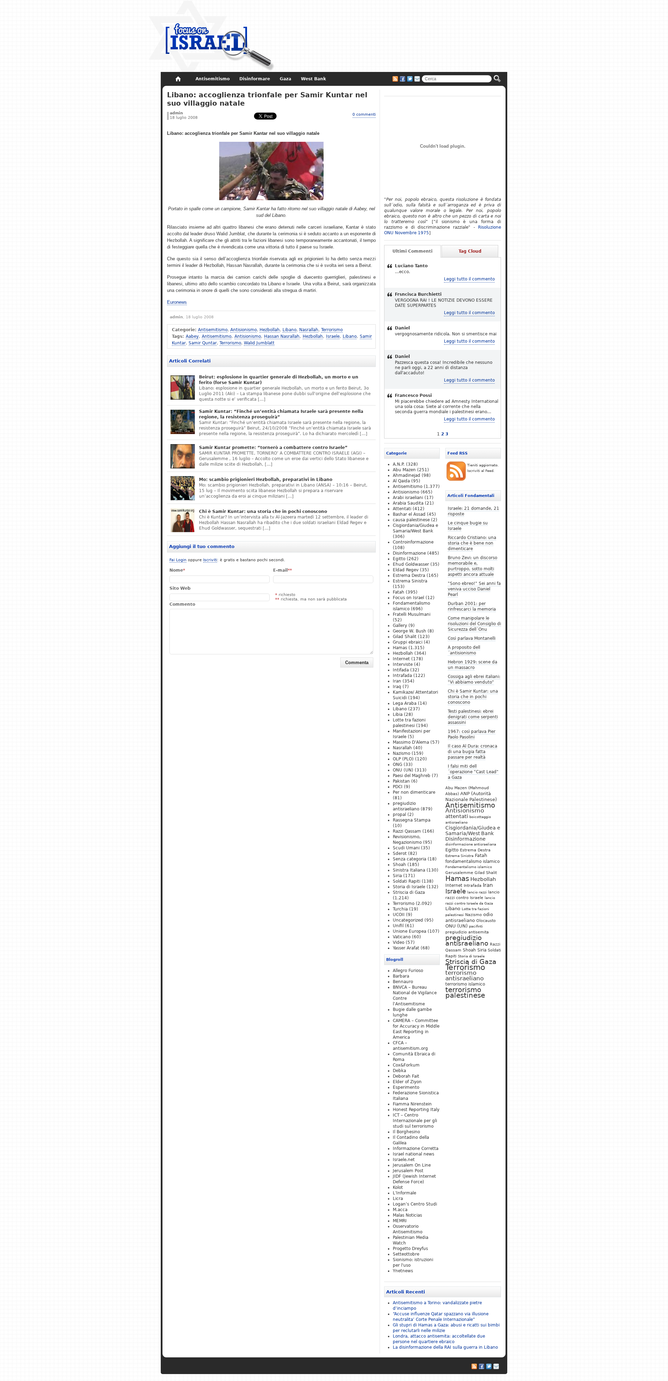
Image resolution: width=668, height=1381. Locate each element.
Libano (289, 329)
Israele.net (404, 1159)
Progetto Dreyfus (410, 1248)
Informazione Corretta (415, 1148)
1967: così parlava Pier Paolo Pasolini (471, 734)
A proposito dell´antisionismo (464, 650)
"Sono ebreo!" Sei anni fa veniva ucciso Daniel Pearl (474, 589)
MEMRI (400, 1220)
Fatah (481, 855)
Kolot (398, 1187)
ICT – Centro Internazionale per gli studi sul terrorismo (415, 1121)
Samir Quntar (203, 343)
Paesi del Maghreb (411, 775)
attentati (456, 816)
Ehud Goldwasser (411, 564)
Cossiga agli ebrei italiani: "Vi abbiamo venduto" (474, 679)
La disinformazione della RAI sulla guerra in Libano (445, 1347)
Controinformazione (413, 542)
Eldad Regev (406, 569)
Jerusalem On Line (412, 1165)
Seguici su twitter (410, 79)
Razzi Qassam (407, 831)
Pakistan (401, 781)
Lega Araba (404, 703)
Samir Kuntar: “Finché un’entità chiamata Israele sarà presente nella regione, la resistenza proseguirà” (281, 414)
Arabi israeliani (408, 497)
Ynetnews (403, 1270)
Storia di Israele (471, 956)
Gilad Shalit (486, 873)
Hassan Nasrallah (282, 336)
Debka (399, 1070)
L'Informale (404, 1193)
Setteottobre (406, 1254)
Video (398, 942)
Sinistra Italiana (409, 870)
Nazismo (473, 914)
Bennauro (403, 981)
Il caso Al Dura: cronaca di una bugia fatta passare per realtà (472, 752)
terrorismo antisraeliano (464, 976)
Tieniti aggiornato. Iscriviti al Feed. (483, 468)
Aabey (192, 336)
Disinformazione (465, 839)
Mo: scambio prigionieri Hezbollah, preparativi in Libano (265, 479)
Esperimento (406, 1087)
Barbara (401, 976)
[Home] (178, 79)
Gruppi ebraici (407, 642)
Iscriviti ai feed (395, 79)
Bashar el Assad (409, 514)
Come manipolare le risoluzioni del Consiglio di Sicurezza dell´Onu (474, 624)
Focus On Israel (212, 36)
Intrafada (473, 885)
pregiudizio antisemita (467, 932)
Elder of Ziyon (407, 1081)
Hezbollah (270, 329)
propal (399, 814)
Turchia (400, 909)
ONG (397, 764)
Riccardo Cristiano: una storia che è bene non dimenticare (472, 543)
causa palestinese (411, 519)
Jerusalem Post (408, 1170)
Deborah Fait (406, 1076)
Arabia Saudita (408, 503)
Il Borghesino (406, 1131)
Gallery (400, 625)
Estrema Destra (475, 850)
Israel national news (413, 1154)
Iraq (397, 686)
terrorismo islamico (465, 984)
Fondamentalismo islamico (468, 867)
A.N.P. (399, 464)
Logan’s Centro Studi (415, 1204)
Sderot (400, 853)
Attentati (402, 508)
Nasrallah (308, 329)
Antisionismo (243, 329)
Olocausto (486, 920)
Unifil (398, 925)
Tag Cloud (470, 251)
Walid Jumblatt (259, 343)
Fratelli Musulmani (411, 614)
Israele (333, 336)
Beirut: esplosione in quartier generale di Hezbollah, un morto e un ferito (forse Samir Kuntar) (278, 380)
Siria (481, 950)
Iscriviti (210, 560)
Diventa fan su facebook (402, 79)
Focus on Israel (408, 597)
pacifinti (476, 926)
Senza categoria (409, 859)
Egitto (452, 849)
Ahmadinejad (406, 475)
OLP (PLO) (403, 759)
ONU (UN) (456, 926)
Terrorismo (332, 329)
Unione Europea (409, 931)
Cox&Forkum (406, 1065)
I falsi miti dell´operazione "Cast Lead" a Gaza (473, 772)
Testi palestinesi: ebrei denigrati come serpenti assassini (473, 717)
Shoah (469, 950)
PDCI (398, 786)
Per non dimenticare (414, 792)
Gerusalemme (459, 872)
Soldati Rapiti (406, 881)
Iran (488, 885)
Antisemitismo (213, 329)
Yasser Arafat (406, 948)
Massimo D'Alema (411, 742)
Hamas (457, 878)
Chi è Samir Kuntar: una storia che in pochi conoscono (263, 511)
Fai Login (177, 560)
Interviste (403, 664)
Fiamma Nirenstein (412, 1104)
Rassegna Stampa (411, 820)
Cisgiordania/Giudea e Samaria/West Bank (472, 830)
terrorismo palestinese (465, 992)
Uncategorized (408, 920)
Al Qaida (401, 481)
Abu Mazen (404, 469)
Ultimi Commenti (412, 251)
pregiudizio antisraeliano (466, 940)
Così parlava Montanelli (471, 638)
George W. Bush (409, 631)
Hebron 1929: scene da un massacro (472, 665)
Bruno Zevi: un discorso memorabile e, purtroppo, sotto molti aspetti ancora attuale (472, 566)
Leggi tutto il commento (469, 279)
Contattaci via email (417, 79)
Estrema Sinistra (459, 856)
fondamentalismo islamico (472, 861)
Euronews (177, 302)
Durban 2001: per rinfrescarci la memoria (472, 606)
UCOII (399, 914)
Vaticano (402, 936)
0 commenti (364, 114)
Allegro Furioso (408, 970)
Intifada (401, 670)
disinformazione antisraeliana (470, 844)
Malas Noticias (407, 1215)
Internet (453, 885)
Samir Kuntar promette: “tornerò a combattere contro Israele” (273, 447)
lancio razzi (477, 892)
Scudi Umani (406, 847)
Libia (398, 714)
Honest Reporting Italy (416, 1109)
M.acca (400, 1209)
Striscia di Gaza (470, 962)
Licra (398, 1198)
